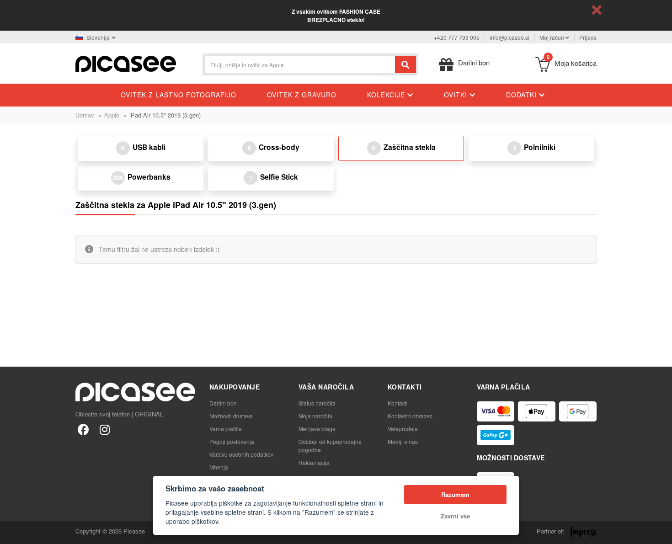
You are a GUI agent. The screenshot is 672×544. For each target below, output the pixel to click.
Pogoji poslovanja (231, 441)
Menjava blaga (317, 428)
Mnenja (218, 467)
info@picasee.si (509, 37)
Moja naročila (315, 416)
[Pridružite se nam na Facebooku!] (83, 429)
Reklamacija (314, 462)
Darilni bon (223, 403)
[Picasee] (125, 63)
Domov (84, 115)
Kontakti (398, 403)
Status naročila (317, 403)
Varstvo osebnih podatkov (241, 454)
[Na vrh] (12, 532)
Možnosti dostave (231, 416)
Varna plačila (225, 428)
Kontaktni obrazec (410, 416)
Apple (111, 115)
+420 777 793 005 (457, 37)
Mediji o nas (403, 441)
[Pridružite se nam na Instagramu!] (104, 429)
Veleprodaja (403, 428)
